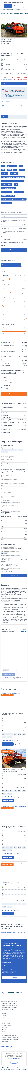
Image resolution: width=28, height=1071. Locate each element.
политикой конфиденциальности (17, 678)
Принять (14, 1062)
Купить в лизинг (6, 80)
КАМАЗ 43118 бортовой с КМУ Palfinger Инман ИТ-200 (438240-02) (13, 770)
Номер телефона (6, 962)
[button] (14, 83)
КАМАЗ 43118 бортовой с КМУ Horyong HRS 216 (13, 883)
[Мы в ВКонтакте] (2, 1046)
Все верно (8, 5)
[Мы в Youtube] (7, 1046)
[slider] (9, 279)
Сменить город (18, 5)
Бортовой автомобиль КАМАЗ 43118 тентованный (12, 714)
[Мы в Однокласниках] (11, 1046)
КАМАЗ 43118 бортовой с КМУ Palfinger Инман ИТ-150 (13, 827)
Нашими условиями (14, 1058)
